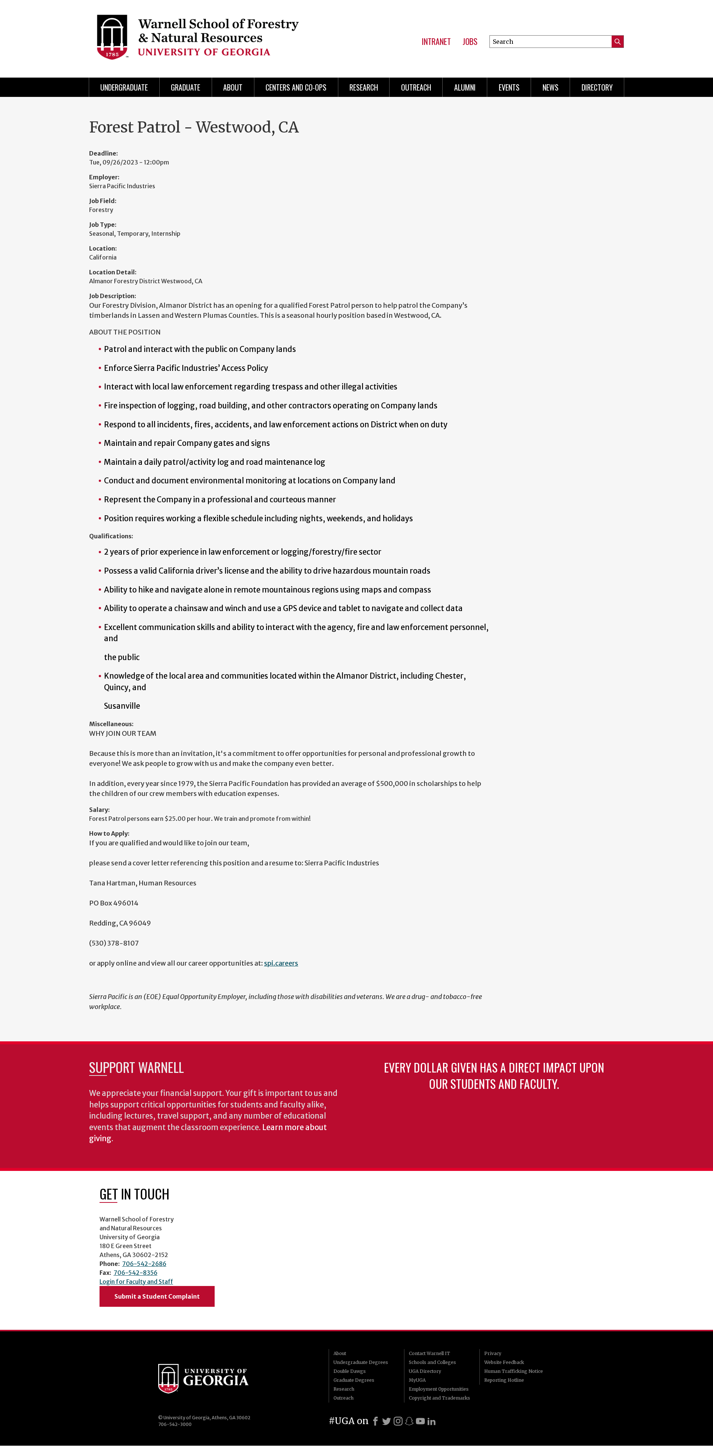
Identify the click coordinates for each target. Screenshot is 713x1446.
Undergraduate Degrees (360, 1362)
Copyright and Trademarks (439, 1398)
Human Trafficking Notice (513, 1371)
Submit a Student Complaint (157, 1296)
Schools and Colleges (432, 1362)
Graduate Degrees (353, 1380)
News (551, 87)
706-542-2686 (144, 1263)
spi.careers (281, 963)
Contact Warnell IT (429, 1353)
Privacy (492, 1353)
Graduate (185, 87)
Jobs (470, 41)
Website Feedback (504, 1362)
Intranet (436, 41)
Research (363, 87)
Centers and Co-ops (296, 87)
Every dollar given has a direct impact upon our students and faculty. (494, 1075)
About (232, 87)
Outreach (416, 87)
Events (509, 87)
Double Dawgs (349, 1371)
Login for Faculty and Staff (136, 1281)
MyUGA (417, 1380)
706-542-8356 (135, 1272)
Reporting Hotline (504, 1380)
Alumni (465, 87)
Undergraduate (124, 87)
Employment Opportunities (439, 1389)
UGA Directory (425, 1371)
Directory (597, 87)
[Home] (209, 37)
